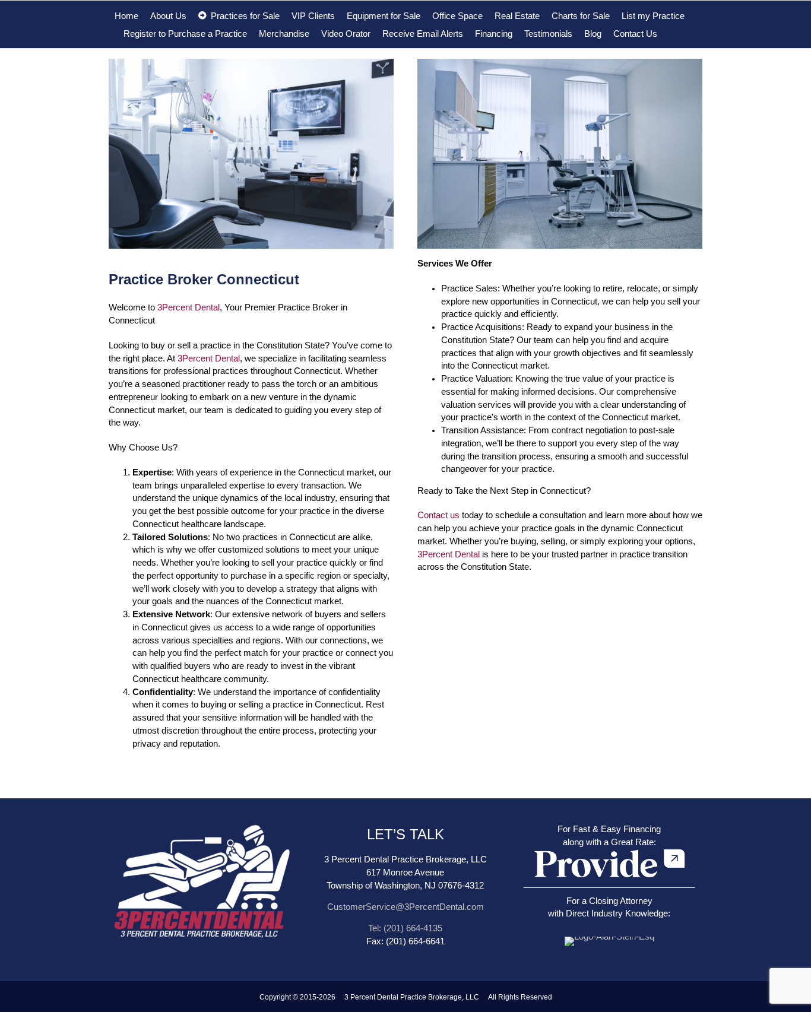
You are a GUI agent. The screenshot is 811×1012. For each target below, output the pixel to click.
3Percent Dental (188, 307)
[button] (672, 33)
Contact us (438, 515)
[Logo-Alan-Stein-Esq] (609, 936)
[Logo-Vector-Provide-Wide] (609, 849)
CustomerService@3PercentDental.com (405, 907)
